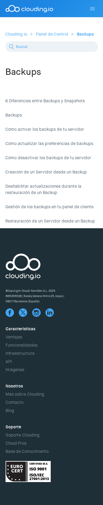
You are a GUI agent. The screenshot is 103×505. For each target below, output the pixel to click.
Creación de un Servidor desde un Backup (46, 172)
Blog (10, 410)
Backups (85, 34)
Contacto (15, 402)
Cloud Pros (16, 443)
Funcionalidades (22, 345)
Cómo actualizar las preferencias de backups (49, 143)
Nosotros (14, 386)
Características (20, 329)
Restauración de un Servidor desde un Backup (50, 221)
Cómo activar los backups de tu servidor (44, 129)
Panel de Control (52, 34)
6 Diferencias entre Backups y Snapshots (45, 101)
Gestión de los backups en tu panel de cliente (49, 207)
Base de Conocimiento (27, 451)
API (9, 361)
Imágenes (15, 369)
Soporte (13, 427)
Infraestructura (20, 353)
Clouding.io (16, 34)
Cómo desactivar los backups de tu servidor (48, 158)
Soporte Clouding (22, 435)
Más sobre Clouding (25, 394)
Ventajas (14, 337)
